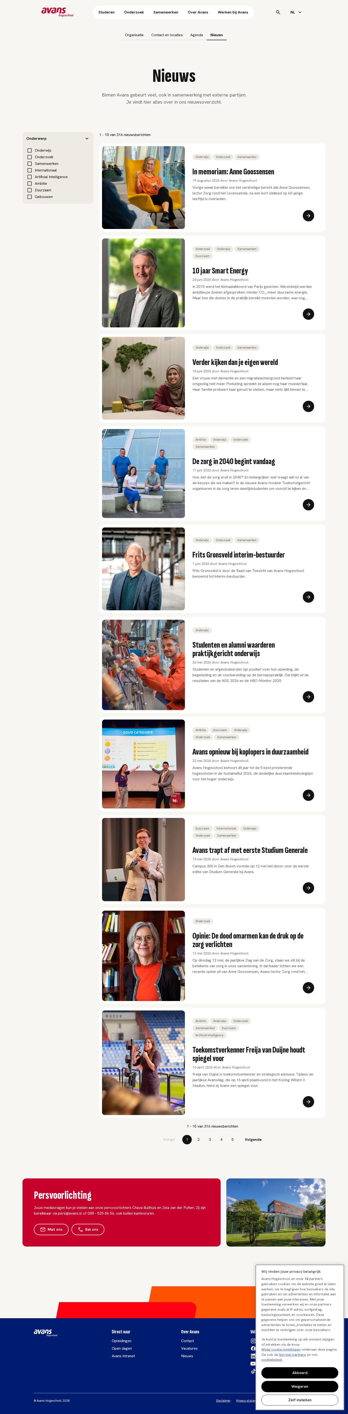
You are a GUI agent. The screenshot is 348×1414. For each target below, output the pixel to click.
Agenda (196, 34)
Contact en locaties (167, 34)
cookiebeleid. (271, 1359)
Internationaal (46, 170)
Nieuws (216, 34)
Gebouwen (44, 196)
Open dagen (122, 1348)
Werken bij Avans (233, 12)
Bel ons (91, 1229)
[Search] (278, 12)
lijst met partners (292, 1355)
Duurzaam (43, 190)
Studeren (106, 12)
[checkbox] (29, 150)
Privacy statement (249, 1401)
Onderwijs (43, 150)
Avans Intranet (123, 1355)
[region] (299, 1337)
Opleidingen (121, 1340)
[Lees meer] (308, 215)
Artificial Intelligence (51, 176)
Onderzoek (134, 12)
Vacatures (189, 1348)
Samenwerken (165, 12)
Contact (187, 1340)
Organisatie (134, 34)
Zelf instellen (300, 1399)
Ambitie (41, 183)
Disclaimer (223, 1401)
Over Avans (198, 12)
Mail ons (55, 1229)
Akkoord (300, 1372)
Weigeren (299, 1386)
